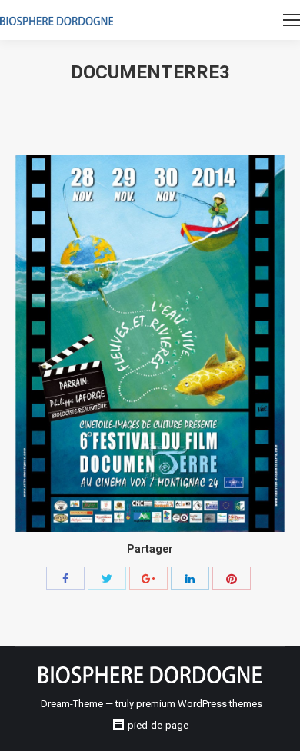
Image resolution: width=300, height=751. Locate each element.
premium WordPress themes (199, 703)
